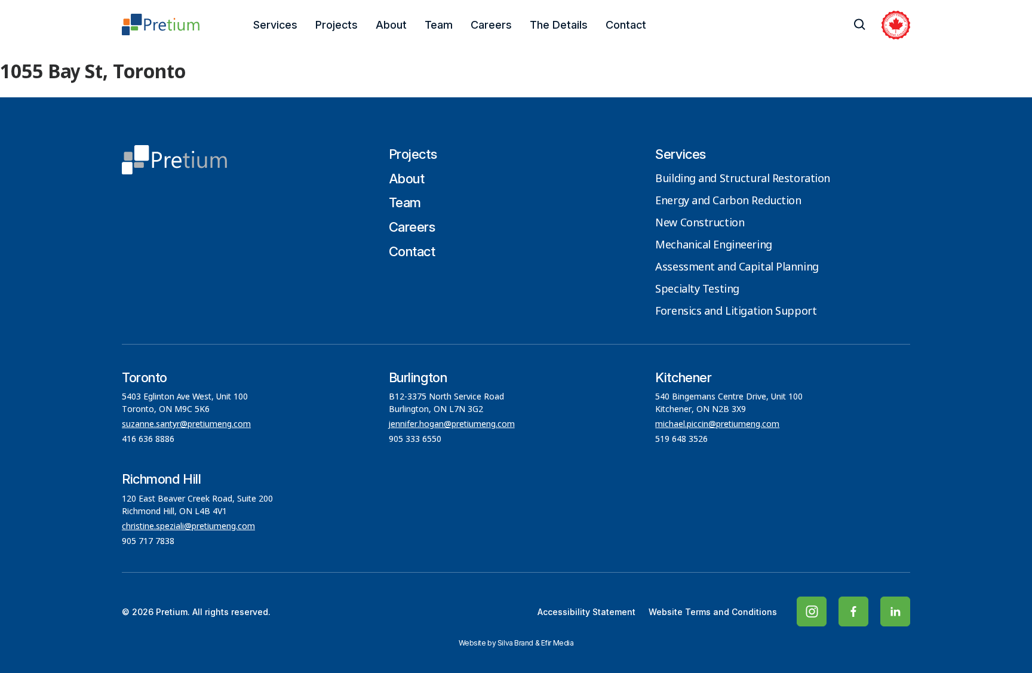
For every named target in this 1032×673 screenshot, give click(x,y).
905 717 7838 (148, 541)
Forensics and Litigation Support (735, 312)
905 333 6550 (415, 439)
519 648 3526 (682, 439)
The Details (559, 25)
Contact (626, 25)
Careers (491, 25)
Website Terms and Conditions (713, 612)
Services (275, 25)
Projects (336, 25)
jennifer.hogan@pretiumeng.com (452, 424)
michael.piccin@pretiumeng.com (717, 424)
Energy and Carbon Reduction (728, 201)
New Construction (699, 223)
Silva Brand (515, 642)
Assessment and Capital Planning (736, 267)
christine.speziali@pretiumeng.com (188, 526)
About (391, 25)
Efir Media (557, 642)
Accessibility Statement (586, 612)
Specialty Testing (697, 289)
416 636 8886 (148, 439)
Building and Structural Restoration (742, 179)
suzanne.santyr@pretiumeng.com (186, 424)
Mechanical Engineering (713, 245)
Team (439, 25)
